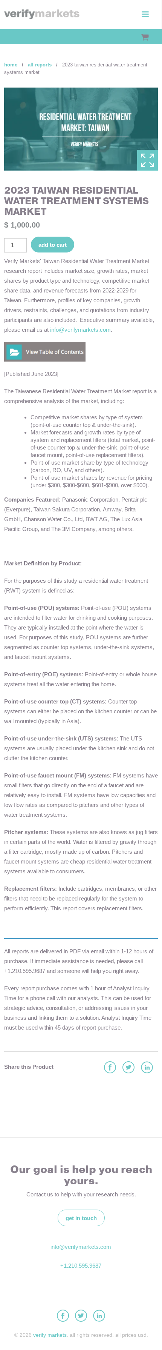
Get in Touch (81, 1218)
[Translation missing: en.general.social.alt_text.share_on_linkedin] (146, 1068)
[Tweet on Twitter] (128, 1068)
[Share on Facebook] (109, 1068)
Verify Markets (50, 1335)
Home (10, 65)
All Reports (40, 65)
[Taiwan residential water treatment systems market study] (45, 351)
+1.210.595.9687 (80, 1265)
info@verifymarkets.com (80, 329)
